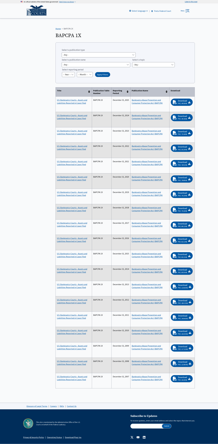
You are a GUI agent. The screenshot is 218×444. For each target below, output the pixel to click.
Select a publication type (73, 50)
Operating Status (54, 437)
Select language (139, 11)
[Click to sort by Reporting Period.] (128, 91)
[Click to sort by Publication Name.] (167, 91)
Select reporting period (73, 69)
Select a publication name (74, 59)
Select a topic (138, 59)
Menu (182, 11)
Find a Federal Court (162, 11)
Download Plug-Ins (73, 437)
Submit (166, 426)
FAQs (62, 406)
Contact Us (71, 406)
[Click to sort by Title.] (89, 91)
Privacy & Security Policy (33, 437)
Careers (53, 406)
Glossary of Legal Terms (36, 406)
